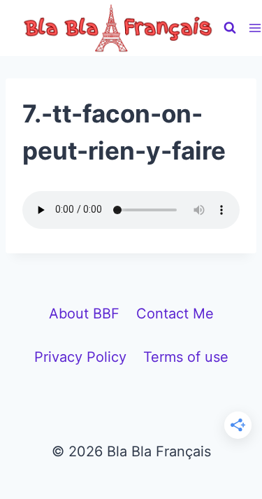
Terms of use (185, 357)
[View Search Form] (229, 28)
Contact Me (175, 313)
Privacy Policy (80, 357)
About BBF (84, 313)
